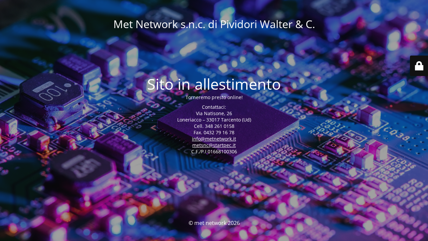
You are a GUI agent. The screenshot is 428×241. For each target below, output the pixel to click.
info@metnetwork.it (214, 139)
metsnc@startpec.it (214, 145)
